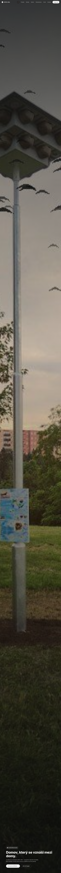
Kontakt (49, 2)
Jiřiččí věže (7, 2)
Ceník (44, 2)
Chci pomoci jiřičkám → (13, 866)
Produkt (22, 2)
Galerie (32, 2)
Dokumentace (39, 2)
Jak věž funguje (26, 866)
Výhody (27, 2)
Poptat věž (56, 2)
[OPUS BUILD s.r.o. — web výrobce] (18, 2)
